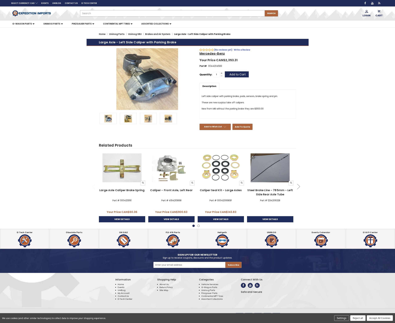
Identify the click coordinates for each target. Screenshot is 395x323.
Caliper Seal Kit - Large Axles (221, 190)
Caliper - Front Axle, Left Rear (171, 190)
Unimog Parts (52, 23)
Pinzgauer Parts (82, 23)
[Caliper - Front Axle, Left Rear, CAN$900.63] (171, 168)
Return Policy (166, 287)
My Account (124, 293)
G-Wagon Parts (22, 23)
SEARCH (271, 13)
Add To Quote (242, 126)
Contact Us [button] (71, 3)
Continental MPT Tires (116, 23)
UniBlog (121, 290)
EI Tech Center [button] (89, 3)
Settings (341, 318)
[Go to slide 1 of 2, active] (193, 226)
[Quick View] (143, 183)
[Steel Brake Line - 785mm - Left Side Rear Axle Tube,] (270, 168)
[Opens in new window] (365, 3)
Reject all (358, 318)
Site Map (164, 290)
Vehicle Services (209, 284)
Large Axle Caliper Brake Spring (122, 190)
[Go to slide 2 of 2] (94, 186)
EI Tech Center (125, 299)
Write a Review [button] (242, 49)
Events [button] (45, 3)
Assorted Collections (155, 23)
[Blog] (379, 3)
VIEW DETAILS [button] (122, 219)
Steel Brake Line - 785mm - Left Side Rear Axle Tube (270, 192)
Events (121, 287)
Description (209, 86)
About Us (164, 284)
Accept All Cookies (379, 318)
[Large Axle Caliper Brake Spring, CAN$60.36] (122, 168)
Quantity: (206, 74)
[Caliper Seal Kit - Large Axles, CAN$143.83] (221, 168)
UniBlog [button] (56, 3)
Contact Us (123, 296)
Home (121, 284)
